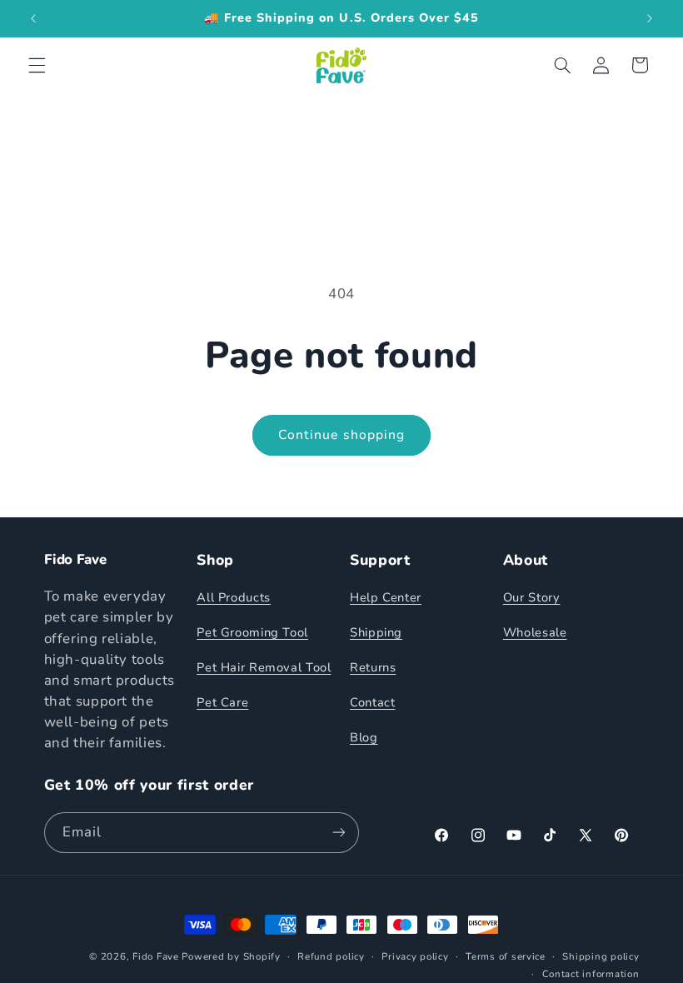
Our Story (532, 597)
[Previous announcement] (33, 18)
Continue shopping (341, 435)
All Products (234, 597)
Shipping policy (600, 956)
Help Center (385, 597)
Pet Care (222, 702)
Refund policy (331, 956)
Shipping (376, 632)
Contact (372, 702)
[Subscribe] (338, 832)
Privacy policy (414, 956)
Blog (364, 737)
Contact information (591, 974)
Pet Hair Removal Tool (264, 667)
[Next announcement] (649, 18)
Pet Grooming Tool (252, 632)
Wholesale (535, 632)
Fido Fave (155, 956)
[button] (36, 65)
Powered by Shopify (231, 956)
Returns (373, 667)
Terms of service (506, 956)
